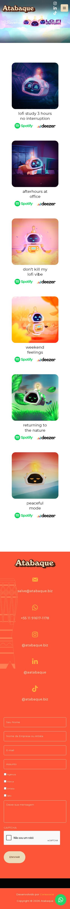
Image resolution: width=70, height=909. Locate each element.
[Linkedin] (55, 8)
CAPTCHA (10, 827)
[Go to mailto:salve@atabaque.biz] (35, 586)
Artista (10, 788)
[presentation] (32, 838)
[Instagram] (55, 3)
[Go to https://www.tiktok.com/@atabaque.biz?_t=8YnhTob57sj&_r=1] (35, 695)
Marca (10, 781)
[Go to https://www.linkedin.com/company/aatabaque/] (35, 667)
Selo (9, 795)
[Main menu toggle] (64, 8)
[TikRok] (55, 13)
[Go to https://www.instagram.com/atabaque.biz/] (35, 640)
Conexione (47, 894)
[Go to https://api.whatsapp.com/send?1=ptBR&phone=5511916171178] (35, 613)
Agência (11, 774)
